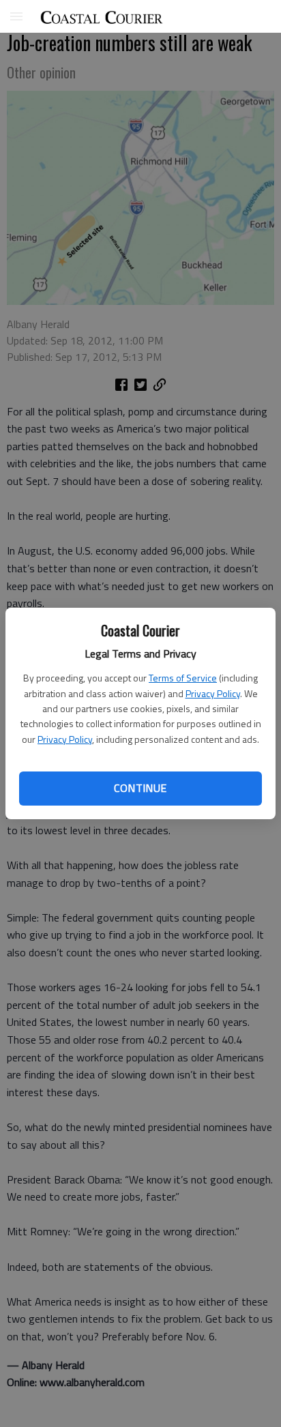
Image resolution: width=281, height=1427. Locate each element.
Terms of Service (183, 678)
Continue (140, 788)
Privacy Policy (213, 693)
